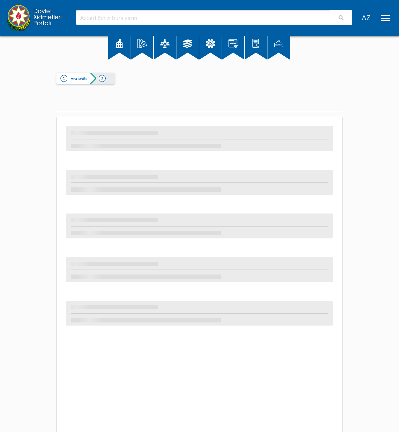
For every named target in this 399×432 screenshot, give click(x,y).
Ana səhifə (79, 78)
